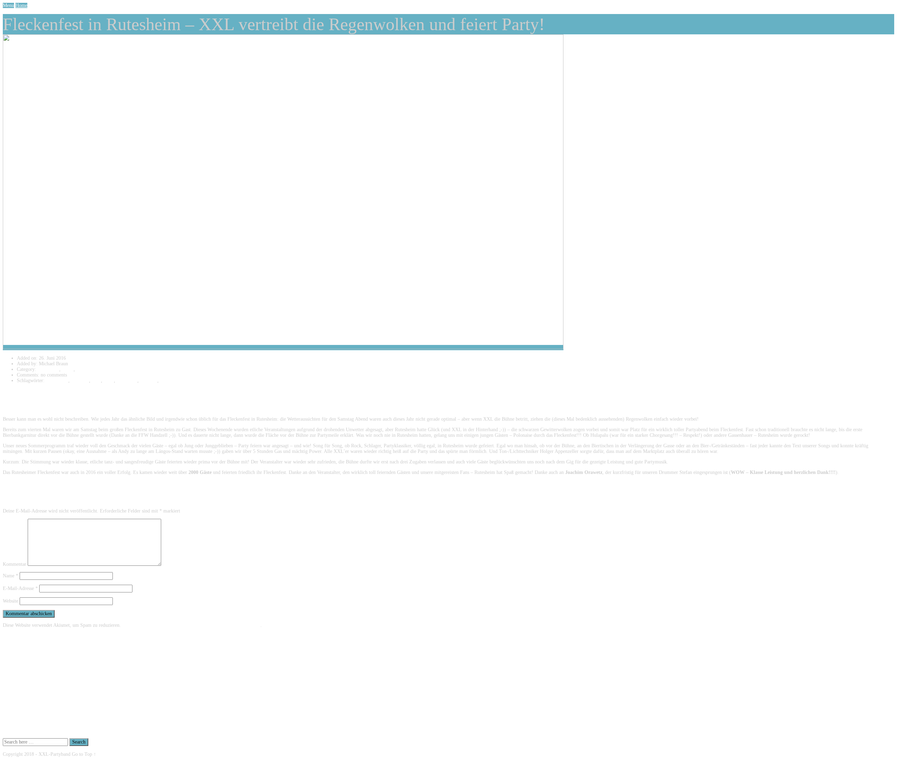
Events (83, 369)
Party (109, 380)
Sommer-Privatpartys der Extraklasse (54, 719)
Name (10, 575)
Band (67, 369)
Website (10, 601)
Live (96, 380)
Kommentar (14, 564)
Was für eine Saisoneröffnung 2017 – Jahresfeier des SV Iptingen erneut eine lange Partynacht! (111, 713)
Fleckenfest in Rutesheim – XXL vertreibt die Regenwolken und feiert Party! (93, 730)
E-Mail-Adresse (20, 588)
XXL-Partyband (176, 380)
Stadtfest (148, 380)
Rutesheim (127, 380)
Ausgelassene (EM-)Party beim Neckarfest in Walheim (71, 724)
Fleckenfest (57, 380)
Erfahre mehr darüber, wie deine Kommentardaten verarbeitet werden (191, 625)
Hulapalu (80, 380)
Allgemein (47, 369)
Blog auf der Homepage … (43, 708)
